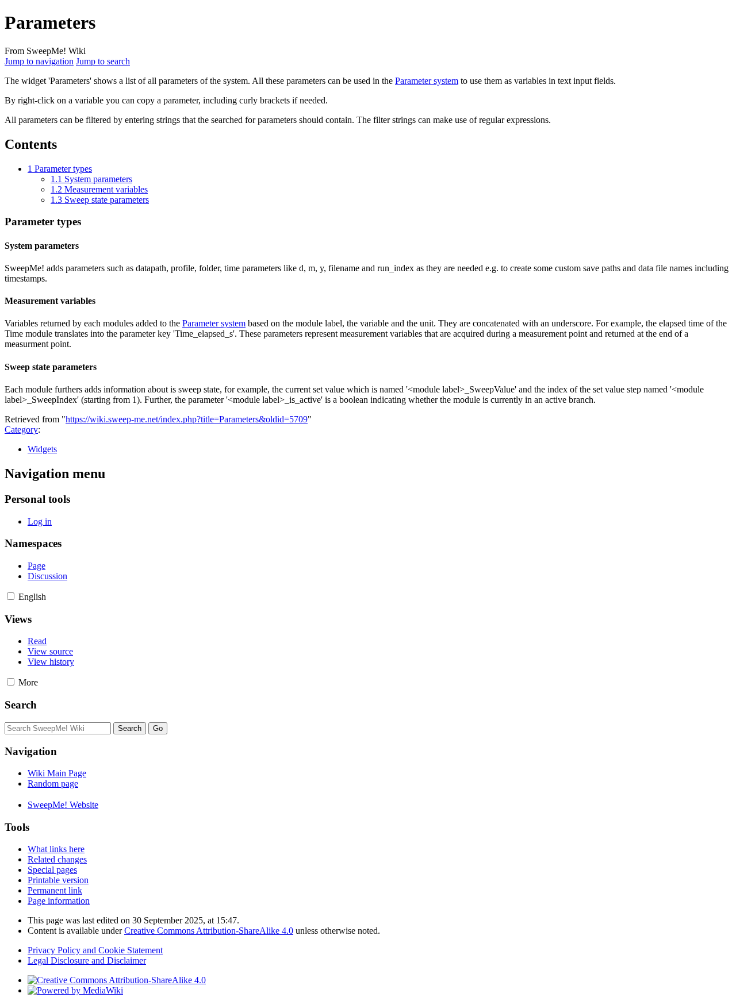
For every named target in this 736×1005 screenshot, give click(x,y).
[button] (10, 596)
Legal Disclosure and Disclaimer (87, 960)
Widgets (42, 449)
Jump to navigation (39, 61)
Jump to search (103, 61)
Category (21, 429)
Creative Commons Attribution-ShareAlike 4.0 (208, 930)
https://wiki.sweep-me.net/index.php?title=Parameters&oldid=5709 (187, 419)
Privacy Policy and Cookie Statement (95, 950)
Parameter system (426, 81)
